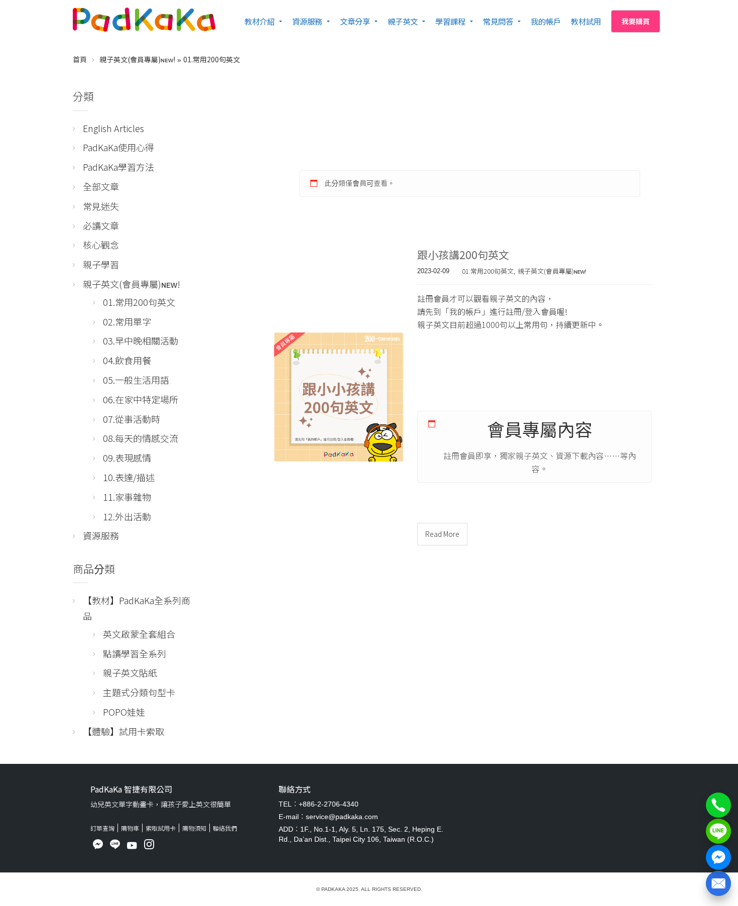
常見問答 (498, 21)
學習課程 (450, 21)
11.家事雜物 (127, 496)
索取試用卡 (161, 828)
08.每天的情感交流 (140, 437)
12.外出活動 (127, 516)
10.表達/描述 (129, 477)
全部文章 (101, 186)
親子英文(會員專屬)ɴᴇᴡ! (137, 59)
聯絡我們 (225, 828)
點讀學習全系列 (134, 653)
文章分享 (355, 21)
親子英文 (403, 21)
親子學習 (101, 264)
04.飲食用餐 (127, 360)
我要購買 (636, 21)
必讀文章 (101, 225)
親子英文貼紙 (130, 672)
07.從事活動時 (131, 418)
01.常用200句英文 (211, 59)
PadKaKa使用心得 (118, 147)
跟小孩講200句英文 (463, 254)
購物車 (130, 828)
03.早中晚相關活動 (140, 340)
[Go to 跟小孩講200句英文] (338, 397)
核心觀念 (101, 244)
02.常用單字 (127, 321)
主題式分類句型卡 (139, 692)
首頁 (80, 59)
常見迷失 (101, 205)
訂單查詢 (102, 828)
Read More (442, 534)
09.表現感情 (127, 457)
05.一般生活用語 (136, 379)
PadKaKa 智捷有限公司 (131, 789)
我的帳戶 (546, 21)
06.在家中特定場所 (140, 399)
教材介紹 (259, 21)
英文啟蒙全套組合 (139, 633)
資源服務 (307, 21)
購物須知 (194, 828)
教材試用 (586, 21)
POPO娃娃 (124, 711)
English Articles (113, 128)
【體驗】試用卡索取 (123, 731)
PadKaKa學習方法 (118, 166)
